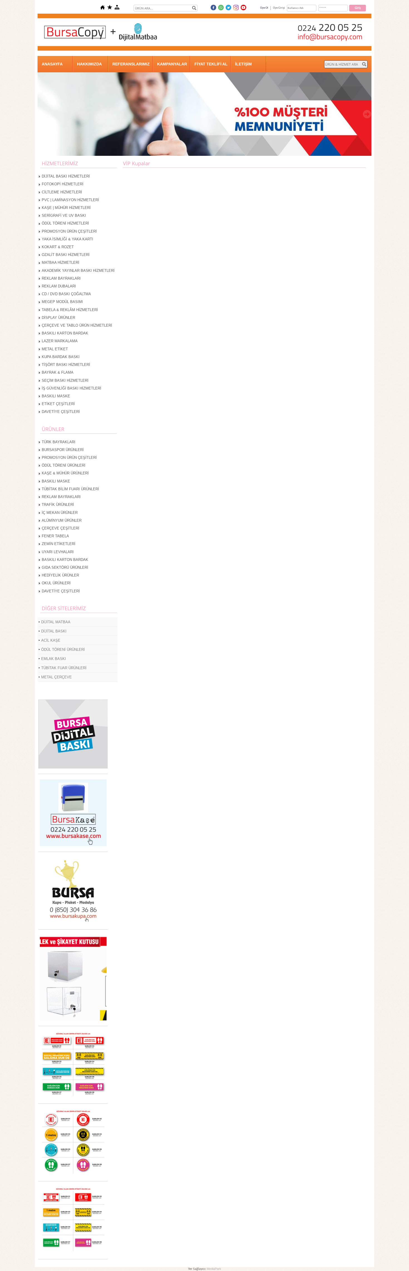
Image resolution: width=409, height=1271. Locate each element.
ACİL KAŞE (50, 640)
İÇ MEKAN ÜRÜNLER (60, 513)
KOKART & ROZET (58, 247)
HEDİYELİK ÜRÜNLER (60, 575)
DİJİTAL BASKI (53, 631)
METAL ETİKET (55, 349)
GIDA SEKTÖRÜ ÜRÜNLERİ (65, 567)
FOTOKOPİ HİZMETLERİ (62, 184)
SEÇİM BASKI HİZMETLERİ (65, 380)
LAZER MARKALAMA (60, 341)
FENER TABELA (55, 536)
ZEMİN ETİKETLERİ (58, 544)
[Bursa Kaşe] (73, 845)
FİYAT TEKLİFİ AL (211, 64)
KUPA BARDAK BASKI (61, 357)
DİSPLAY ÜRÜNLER (58, 318)
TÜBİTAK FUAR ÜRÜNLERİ (64, 668)
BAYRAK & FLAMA (57, 372)
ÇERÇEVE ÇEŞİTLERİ (60, 528)
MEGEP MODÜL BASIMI (62, 302)
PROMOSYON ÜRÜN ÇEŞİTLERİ (69, 231)
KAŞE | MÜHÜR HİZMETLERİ (66, 208)
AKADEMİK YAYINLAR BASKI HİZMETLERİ (78, 271)
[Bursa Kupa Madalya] (73, 923)
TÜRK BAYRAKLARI (58, 442)
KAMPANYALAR (172, 64)
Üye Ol (264, 7)
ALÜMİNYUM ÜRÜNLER (62, 520)
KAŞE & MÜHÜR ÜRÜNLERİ (65, 473)
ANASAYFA (52, 64)
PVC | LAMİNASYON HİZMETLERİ (70, 200)
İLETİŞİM (243, 64)
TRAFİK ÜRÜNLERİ (58, 505)
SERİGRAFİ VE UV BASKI (64, 215)
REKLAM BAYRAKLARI (61, 278)
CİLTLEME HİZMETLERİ (62, 192)
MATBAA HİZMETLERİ (60, 262)
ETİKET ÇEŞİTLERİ (58, 404)
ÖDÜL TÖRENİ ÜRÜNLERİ (63, 465)
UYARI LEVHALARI (58, 552)
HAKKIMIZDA (89, 64)
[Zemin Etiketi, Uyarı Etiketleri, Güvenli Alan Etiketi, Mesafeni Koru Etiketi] (73, 1097)
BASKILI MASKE (56, 396)
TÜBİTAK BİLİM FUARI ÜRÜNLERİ (70, 489)
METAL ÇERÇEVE (56, 677)
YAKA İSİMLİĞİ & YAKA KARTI (67, 239)
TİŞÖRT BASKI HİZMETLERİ (66, 365)
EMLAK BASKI (53, 659)
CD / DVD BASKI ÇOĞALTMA (66, 294)
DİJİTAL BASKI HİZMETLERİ (66, 176)
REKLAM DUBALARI (59, 286)
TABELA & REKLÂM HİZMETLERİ (70, 310)
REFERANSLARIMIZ (131, 64)
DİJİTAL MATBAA (55, 622)
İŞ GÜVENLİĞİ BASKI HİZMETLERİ (71, 388)
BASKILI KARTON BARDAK (65, 333)
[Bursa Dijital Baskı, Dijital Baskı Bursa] (73, 767)
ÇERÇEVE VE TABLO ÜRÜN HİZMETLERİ (77, 325)
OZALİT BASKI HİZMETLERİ (66, 255)
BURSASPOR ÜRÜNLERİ (63, 450)
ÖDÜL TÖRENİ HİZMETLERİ (65, 223)
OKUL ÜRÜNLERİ (56, 583)
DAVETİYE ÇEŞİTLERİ (61, 412)
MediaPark (214, 1268)
